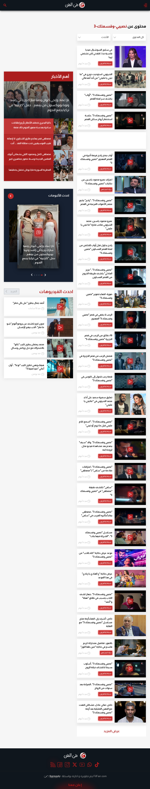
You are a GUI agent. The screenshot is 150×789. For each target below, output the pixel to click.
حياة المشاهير (106, 189)
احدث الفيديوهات (41, 291)
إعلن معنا (75, 784)
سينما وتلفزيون (105, 63)
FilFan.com (100, 776)
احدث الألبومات (58, 195)
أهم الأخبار (60, 76)
